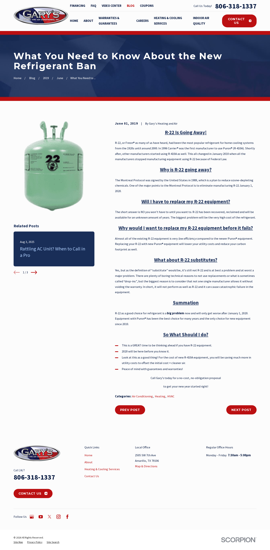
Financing (77, 6)
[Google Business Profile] (32, 517)
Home (88, 455)
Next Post (241, 410)
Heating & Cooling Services (102, 469)
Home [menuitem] (74, 21)
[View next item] (34, 272)
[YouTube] (41, 517)
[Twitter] (49, 517)
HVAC (170, 396)
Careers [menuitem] (142, 21)
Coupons (147, 6)
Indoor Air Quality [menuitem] (201, 21)
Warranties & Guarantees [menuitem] (109, 21)
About (88, 462)
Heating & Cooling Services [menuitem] (168, 21)
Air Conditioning (142, 396)
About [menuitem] (88, 21)
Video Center (111, 6)
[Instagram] (58, 517)
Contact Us (236, 21)
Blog (130, 6)
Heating (160, 396)
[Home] (41, 15)
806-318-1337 (236, 6)
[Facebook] (67, 517)
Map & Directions (146, 466)
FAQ (93, 6)
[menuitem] (18, 542)
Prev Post (130, 410)
